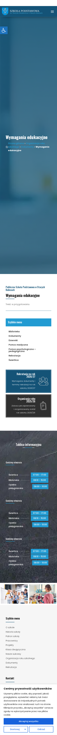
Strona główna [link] (16, 143)
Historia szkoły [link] (13, 632)
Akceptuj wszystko (28, 721)
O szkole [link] (10, 627)
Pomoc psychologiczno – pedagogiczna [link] (22, 350)
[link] (4, 30)
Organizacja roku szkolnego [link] (20, 658)
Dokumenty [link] (27, 146)
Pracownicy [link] (12, 641)
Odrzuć (41, 729)
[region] (28, 709)
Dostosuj (14, 729)
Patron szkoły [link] (12, 636)
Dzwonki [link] (13, 340)
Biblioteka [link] (14, 331)
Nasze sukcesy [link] (13, 654)
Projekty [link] (10, 645)
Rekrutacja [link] (14, 356)
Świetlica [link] (14, 360)
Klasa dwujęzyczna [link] (15, 649)
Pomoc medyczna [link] (18, 345)
